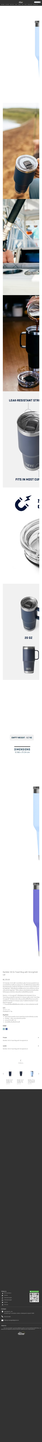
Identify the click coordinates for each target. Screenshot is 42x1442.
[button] (35, 4)
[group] (21, 494)
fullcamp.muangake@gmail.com (11, 736)
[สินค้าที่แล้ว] (3, 489)
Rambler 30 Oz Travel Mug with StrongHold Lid (15, 456)
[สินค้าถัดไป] (39, 489)
